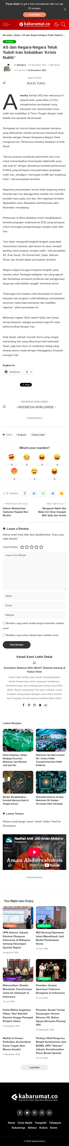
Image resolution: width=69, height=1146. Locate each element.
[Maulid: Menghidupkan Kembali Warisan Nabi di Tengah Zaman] (18, 782)
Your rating (10, 547)
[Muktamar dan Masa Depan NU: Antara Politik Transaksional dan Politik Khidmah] (51, 740)
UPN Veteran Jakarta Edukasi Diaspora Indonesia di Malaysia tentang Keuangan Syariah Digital (16, 940)
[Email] (61, 493)
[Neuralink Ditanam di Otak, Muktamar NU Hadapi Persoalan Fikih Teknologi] (51, 782)
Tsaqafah (11, 979)
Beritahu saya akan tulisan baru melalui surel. (32, 635)
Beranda (7, 35)
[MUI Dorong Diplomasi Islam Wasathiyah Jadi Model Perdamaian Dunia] (51, 917)
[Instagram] (34, 705)
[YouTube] (45, 705)
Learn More (34, 14)
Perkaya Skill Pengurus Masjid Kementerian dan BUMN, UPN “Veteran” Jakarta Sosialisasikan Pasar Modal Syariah (51, 1046)
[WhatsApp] (43, 493)
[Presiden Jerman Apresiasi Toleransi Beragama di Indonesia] (51, 970)
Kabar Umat (39, 435)
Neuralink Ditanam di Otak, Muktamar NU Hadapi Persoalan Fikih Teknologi (50, 800)
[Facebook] (25, 493)
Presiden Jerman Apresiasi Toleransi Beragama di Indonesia (50, 989)
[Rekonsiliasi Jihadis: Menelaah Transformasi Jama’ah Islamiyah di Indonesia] (18, 970)
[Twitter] (34, 493)
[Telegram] (52, 493)
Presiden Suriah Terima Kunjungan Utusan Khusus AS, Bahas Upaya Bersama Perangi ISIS (51, 1017)
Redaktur (21, 65)
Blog (17, 35)
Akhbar (10, 926)
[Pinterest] (29, 705)
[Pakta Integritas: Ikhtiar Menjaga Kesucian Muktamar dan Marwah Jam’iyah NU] (18, 740)
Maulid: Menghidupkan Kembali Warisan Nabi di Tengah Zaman (15, 800)
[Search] (62, 24)
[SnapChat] (40, 705)
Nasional (44, 926)
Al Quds (9, 42)
